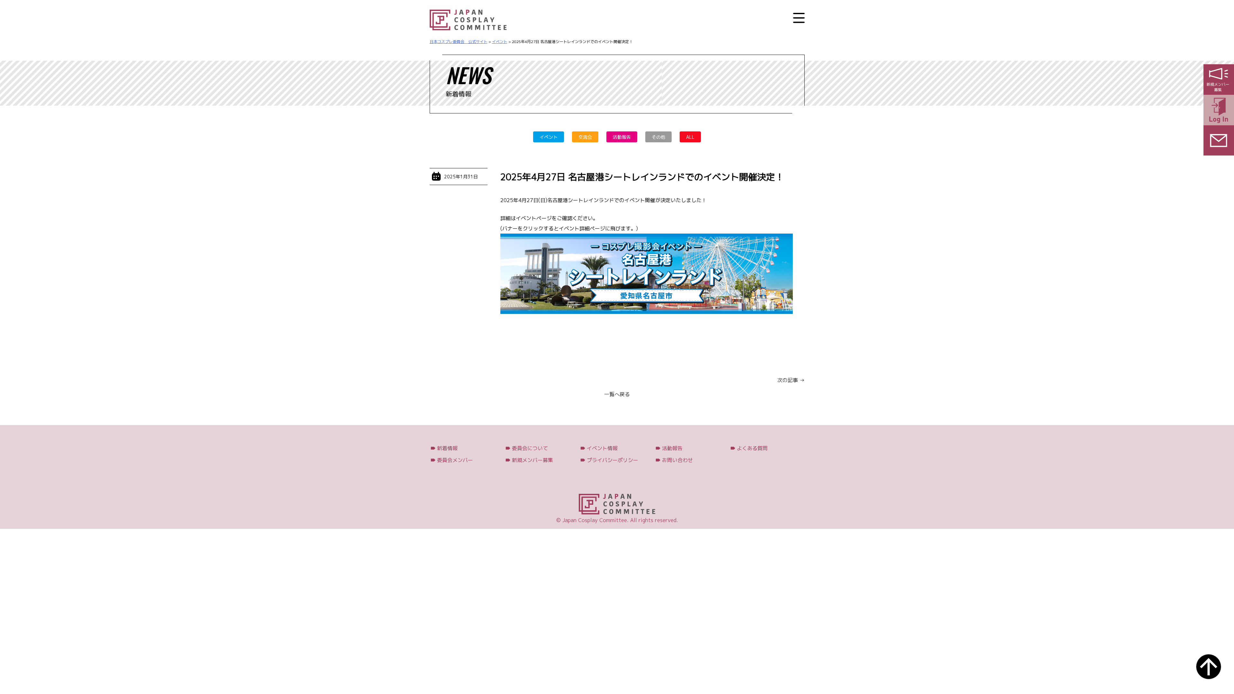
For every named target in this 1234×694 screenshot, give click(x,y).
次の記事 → (791, 380)
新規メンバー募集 (532, 460)
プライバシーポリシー (612, 460)
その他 (658, 137)
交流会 (585, 137)
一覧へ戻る (617, 394)
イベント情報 (602, 448)
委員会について (530, 448)
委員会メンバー (455, 460)
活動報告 (622, 137)
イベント (549, 137)
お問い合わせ (677, 460)
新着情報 (447, 448)
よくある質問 (752, 448)
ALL (690, 137)
